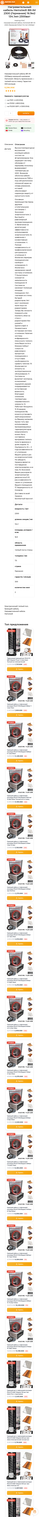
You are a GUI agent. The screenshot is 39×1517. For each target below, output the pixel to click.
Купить (26, 113)
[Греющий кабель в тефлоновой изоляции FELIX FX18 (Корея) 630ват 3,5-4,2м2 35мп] (19, 996)
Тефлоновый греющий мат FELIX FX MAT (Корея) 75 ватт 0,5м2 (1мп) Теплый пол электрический (18, 660)
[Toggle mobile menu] (33, 2)
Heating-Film (19, 20)
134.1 (16, 524)
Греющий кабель (11, 609)
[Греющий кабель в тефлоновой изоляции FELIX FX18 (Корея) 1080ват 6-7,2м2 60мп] (19, 721)
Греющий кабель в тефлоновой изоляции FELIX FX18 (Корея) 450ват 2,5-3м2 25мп (19, 934)
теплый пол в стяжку (23, 550)
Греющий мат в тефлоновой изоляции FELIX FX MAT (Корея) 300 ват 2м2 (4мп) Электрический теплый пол (19, 1437)
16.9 (16, 537)
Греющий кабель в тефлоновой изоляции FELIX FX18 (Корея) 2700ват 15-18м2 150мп (19, 1346)
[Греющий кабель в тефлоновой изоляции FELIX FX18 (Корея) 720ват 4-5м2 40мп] (19, 1041)
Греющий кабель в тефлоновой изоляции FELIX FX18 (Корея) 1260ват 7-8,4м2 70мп (19, 1163)
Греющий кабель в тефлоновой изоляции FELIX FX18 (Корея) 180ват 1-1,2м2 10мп (19, 705)
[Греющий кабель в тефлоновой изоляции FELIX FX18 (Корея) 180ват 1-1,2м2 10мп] (19, 675)
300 (16, 582)
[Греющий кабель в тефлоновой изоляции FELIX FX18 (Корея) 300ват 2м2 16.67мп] (19, 858)
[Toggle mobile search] (31, 2)
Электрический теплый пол (16, 606)
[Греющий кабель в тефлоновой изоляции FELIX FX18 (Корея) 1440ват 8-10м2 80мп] (19, 1179)
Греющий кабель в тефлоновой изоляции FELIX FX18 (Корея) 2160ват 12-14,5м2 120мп (19, 1300)
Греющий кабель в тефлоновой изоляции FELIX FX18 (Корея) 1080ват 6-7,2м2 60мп (19, 751)
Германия (19, 571)
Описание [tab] (8, 144)
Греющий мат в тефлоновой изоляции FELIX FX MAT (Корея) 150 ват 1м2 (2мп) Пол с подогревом (19, 1392)
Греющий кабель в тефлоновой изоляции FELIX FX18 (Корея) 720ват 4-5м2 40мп (19, 1072)
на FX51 (15, 100)
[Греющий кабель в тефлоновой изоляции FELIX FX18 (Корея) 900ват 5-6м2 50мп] (19, 1087)
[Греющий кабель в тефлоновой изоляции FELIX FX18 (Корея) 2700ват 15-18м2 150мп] (19, 1316)
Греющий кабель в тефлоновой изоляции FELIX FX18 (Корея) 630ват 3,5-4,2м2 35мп (19, 1026)
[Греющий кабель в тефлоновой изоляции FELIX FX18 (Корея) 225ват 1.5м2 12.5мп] (19, 813)
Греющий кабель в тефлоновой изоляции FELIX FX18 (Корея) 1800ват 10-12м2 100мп (19, 1255)
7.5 (16, 560)
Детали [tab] (7, 149)
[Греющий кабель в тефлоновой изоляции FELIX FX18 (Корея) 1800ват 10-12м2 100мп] (19, 1225)
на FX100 (15, 103)
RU (37, 2)
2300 (17, 513)
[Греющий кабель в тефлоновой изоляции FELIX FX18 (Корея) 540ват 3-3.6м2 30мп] (19, 950)
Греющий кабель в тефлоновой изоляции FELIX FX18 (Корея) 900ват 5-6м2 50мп (19, 1117)
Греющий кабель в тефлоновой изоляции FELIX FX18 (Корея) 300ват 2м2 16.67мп (19, 889)
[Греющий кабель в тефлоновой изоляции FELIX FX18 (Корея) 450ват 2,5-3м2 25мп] (19, 904)
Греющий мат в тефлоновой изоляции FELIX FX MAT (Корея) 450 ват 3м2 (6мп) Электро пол (19, 1483)
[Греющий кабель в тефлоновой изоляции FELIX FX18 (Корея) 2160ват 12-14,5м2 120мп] (19, 1270)
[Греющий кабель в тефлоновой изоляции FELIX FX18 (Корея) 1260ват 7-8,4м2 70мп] (19, 1133)
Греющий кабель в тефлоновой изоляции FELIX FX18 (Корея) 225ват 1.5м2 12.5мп (18, 843)
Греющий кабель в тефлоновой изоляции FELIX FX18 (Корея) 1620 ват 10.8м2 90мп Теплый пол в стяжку (19, 797)
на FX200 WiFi (18, 106)
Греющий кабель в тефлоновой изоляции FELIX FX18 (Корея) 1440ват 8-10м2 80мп (19, 1209)
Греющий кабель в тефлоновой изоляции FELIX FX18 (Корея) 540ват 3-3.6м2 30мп (19, 980)
